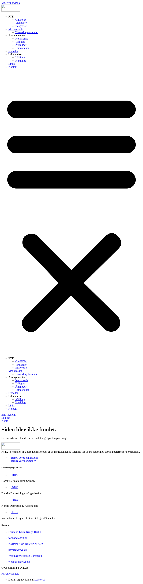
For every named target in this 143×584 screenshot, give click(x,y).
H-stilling (20, 60)
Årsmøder (20, 44)
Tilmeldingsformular (26, 32)
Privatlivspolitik (10, 573)
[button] (71, 212)
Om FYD (21, 19)
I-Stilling (20, 57)
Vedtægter (21, 22)
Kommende (21, 38)
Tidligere (20, 41)
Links (11, 63)
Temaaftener (22, 48)
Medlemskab (15, 29)
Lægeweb (39, 579)
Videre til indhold (11, 2)
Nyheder (13, 51)
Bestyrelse (21, 25)
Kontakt (12, 66)
